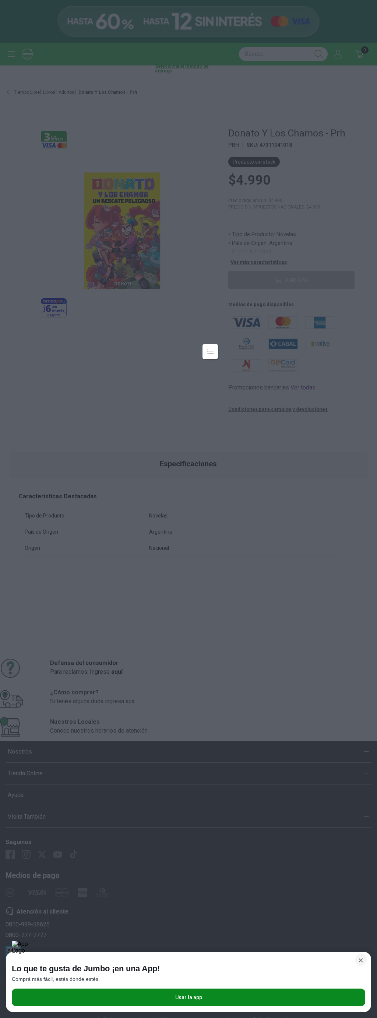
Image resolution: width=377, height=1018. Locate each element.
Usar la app (188, 997)
